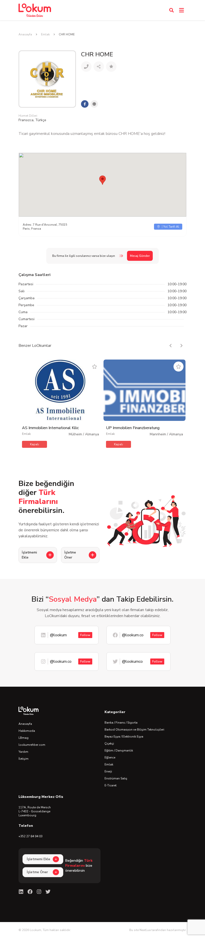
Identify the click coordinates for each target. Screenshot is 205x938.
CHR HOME (67, 34)
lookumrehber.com (31, 745)
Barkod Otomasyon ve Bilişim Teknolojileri (134, 730)
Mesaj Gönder (140, 256)
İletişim (23, 759)
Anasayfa (25, 34)
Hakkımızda (26, 731)
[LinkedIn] (21, 891)
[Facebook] (30, 891)
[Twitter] (48, 891)
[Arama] (171, 10)
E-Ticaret (110, 785)
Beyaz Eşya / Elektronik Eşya (123, 737)
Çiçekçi (109, 744)
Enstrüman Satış (115, 778)
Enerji (108, 771)
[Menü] (181, 10)
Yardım (23, 752)
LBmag (23, 738)
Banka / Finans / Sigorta (121, 723)
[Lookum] (34, 10)
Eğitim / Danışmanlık (118, 750)
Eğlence (109, 757)
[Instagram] (39, 891)
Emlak (45, 34)
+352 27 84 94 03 (30, 836)
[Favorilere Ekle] (95, 367)
